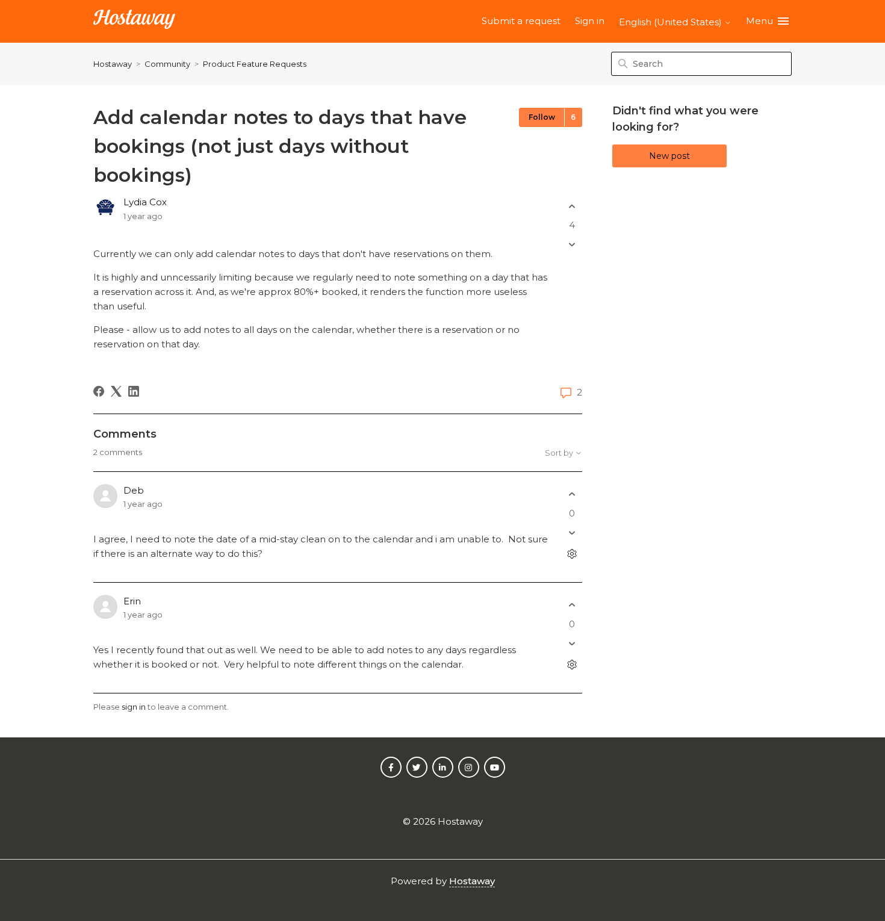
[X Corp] (116, 391)
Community (167, 64)
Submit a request (521, 20)
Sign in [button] (589, 20)
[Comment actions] (571, 553)
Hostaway (112, 64)
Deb (133, 490)
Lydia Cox (145, 202)
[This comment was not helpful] (571, 532)
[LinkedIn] (133, 391)
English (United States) (671, 22)
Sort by (560, 452)
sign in (134, 707)
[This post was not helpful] (571, 244)
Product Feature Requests (254, 64)
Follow (542, 117)
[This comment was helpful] (571, 494)
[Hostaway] (134, 21)
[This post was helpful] (571, 206)
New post (669, 155)
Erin (132, 601)
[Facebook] (98, 391)
